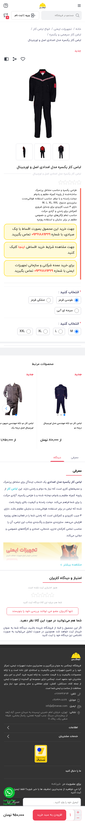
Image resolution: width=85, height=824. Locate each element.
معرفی (74, 458)
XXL (22, 331)
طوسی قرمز (65, 300)
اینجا (21, 247)
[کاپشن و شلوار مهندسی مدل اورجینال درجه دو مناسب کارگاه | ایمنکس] (61, 398)
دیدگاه (57, 458)
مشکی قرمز (38, 300)
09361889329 (40, 234)
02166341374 (61, 693)
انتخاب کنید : (68, 292)
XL (40, 331)
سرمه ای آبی (65, 310)
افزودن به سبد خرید (49, 815)
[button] (64, 415)
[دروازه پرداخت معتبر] (41, 753)
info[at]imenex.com (56, 706)
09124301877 (59, 700)
